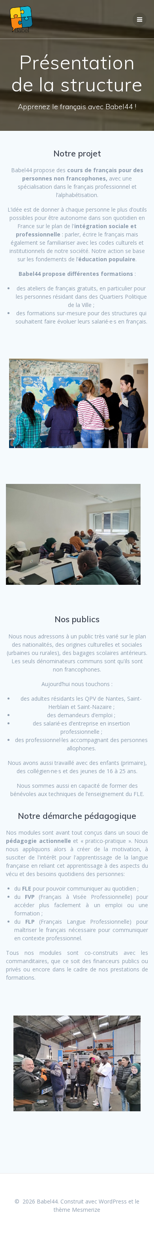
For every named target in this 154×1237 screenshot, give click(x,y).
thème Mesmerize (77, 1209)
